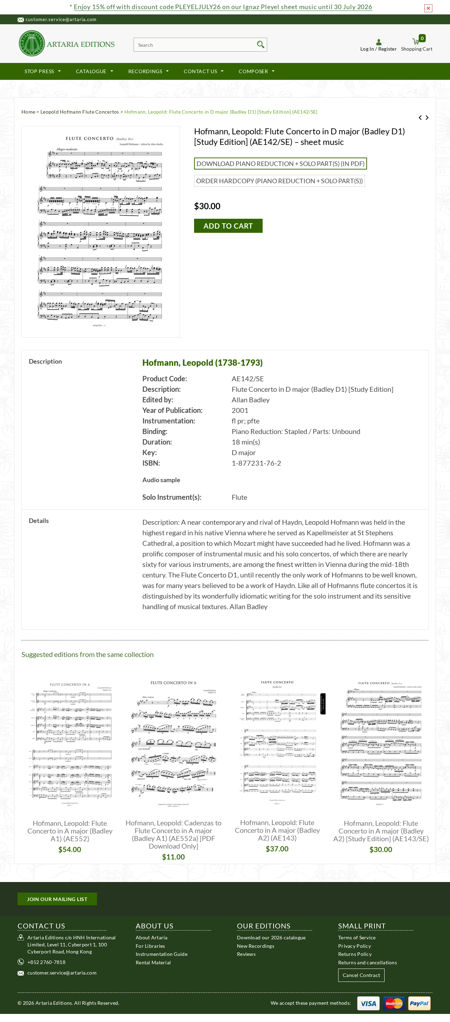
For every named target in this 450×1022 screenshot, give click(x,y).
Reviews (246, 954)
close (428, 8)
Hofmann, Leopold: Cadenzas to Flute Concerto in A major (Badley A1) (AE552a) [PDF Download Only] (173, 834)
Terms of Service (356, 937)
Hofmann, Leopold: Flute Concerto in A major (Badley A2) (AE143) (277, 830)
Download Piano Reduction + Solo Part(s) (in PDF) (281, 163)
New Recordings (255, 945)
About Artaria (152, 937)
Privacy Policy (354, 945)
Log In (367, 49)
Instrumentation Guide (161, 954)
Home (28, 112)
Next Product (427, 117)
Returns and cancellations (367, 962)
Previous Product (420, 117)
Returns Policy (355, 954)
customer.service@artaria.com (61, 19)
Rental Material (153, 962)
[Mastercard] (394, 1002)
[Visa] (368, 1002)
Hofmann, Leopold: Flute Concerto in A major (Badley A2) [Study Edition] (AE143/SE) (381, 830)
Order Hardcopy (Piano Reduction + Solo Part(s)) (279, 181)
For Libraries (150, 945)
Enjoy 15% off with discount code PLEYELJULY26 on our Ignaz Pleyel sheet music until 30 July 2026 (223, 7)
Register (387, 49)
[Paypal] (419, 1002)
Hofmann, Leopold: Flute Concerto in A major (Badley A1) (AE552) (69, 830)
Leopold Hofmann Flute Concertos (79, 112)
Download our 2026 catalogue (271, 937)
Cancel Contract (361, 975)
